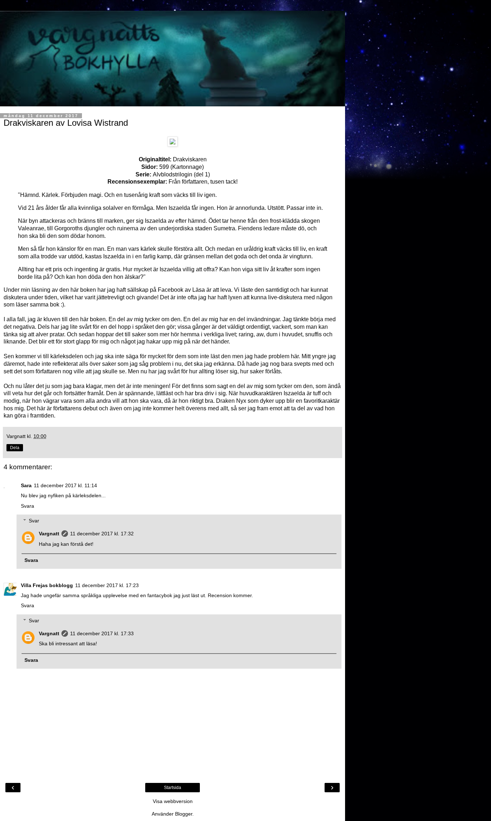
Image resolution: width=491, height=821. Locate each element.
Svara (27, 506)
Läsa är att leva (211, 290)
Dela (14, 447)
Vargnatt (49, 533)
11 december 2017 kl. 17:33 (102, 633)
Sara (26, 485)
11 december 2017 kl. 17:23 (107, 585)
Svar (34, 520)
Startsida (172, 787)
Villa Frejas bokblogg (47, 585)
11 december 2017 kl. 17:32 (102, 533)
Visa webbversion (173, 801)
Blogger (183, 814)
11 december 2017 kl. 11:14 (65, 485)
